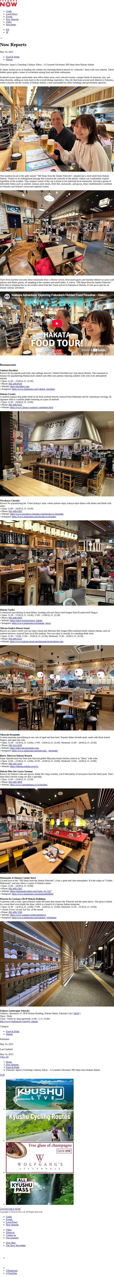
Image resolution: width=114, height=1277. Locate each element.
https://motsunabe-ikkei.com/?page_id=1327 (31, 891)
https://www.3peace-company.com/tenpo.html (31, 407)
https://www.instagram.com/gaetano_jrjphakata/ (34, 917)
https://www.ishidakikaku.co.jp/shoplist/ (29, 784)
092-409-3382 (15, 888)
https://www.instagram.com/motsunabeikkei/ (32, 894)
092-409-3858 (15, 782)
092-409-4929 (15, 618)
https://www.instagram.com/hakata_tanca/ (31, 623)
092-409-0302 (15, 511)
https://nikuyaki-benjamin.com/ (24, 748)
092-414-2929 (15, 745)
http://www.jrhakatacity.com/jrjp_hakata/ (19, 1021)
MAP (76, 1013)
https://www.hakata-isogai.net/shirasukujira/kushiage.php (36, 641)
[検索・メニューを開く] (1, 38)
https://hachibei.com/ (19, 386)
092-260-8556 (15, 383)
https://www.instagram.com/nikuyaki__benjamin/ (35, 750)
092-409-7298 (15, 912)
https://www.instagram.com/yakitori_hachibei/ (33, 389)
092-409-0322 (15, 404)
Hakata (9, 59)
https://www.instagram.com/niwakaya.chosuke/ (34, 516)
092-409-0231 (15, 639)
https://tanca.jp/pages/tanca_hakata (26, 620)
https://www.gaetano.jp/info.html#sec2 (28, 915)
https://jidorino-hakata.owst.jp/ (24, 766)
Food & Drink (12, 57)
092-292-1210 (15, 763)
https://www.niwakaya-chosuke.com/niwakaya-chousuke (37, 514)
